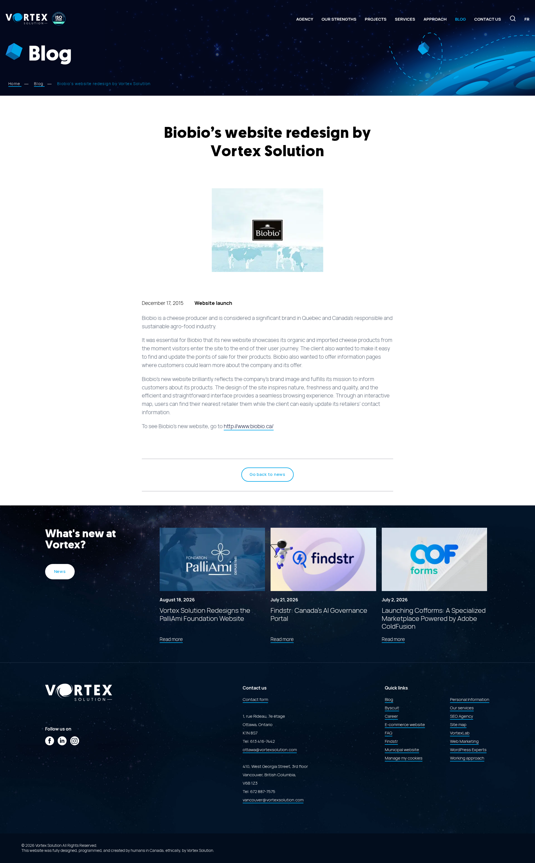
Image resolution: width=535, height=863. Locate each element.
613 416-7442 (262, 741)
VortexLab (460, 733)
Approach (435, 19)
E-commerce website (405, 724)
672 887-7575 (262, 791)
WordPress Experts (468, 750)
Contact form (255, 699)
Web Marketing (464, 741)
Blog (460, 19)
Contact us (487, 19)
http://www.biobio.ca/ (249, 426)
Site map (458, 724)
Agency (304, 19)
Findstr (391, 741)
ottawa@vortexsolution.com (270, 750)
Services (405, 19)
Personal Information (469, 699)
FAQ (388, 733)
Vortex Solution (200, 850)
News (60, 571)
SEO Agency (461, 716)
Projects (375, 19)
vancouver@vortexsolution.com (273, 800)
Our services (462, 708)
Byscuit (392, 708)
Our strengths (339, 19)
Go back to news (268, 474)
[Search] (512, 20)
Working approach (467, 758)
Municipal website (402, 750)
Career (391, 716)
